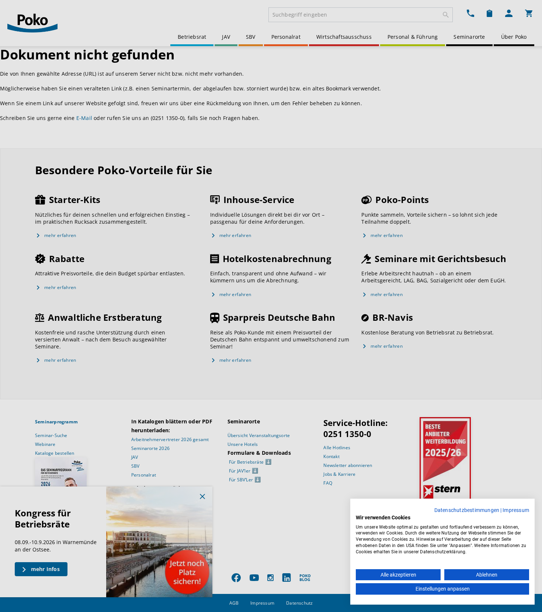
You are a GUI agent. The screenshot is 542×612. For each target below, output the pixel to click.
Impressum (516, 510)
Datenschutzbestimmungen (467, 510)
